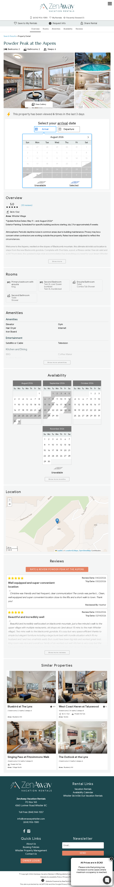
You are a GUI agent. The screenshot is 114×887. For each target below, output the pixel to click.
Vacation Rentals (83, 789)
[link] (31, 695)
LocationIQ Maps (71, 550)
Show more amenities (57, 362)
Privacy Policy (68, 877)
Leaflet (59, 550)
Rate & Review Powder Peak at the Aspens (57, 569)
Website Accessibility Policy (51, 877)
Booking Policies (31, 847)
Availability (68, 29)
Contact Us (31, 854)
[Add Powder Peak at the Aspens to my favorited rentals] (65, 58)
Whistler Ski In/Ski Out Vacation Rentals (83, 795)
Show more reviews (57, 652)
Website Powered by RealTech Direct (60, 881)
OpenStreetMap (85, 550)
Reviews (79, 29)
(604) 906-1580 (31, 822)
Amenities (56, 29)
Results (10, 36)
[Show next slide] (55, 687)
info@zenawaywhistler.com (31, 819)
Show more (57, 261)
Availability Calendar (83, 792)
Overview (35, 29)
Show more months (57, 479)
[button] (110, 11)
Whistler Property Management (31, 850)
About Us (31, 844)
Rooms (46, 29)
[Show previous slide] (8, 687)
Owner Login (31, 860)
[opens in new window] (24, 831)
